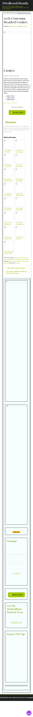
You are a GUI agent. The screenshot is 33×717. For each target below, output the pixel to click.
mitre (8, 666)
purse (21, 668)
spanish (19, 675)
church (18, 648)
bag (21, 643)
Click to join (16, 622)
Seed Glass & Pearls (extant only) (22, 259)
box (12, 261)
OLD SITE (19, 714)
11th (8, 638)
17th (10, 261)
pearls (18, 666)
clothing (10, 650)
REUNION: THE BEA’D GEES (15, 268)
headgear (17, 661)
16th (8, 640)
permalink (18, 263)
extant (27, 261)
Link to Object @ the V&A (10, 102)
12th (11, 638)
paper (13, 666)
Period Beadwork (10, 259)
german (10, 661)
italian (19, 664)
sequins (9, 675)
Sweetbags (10, 677)
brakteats (10, 648)
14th (18, 638)
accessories (11, 643)
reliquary (9, 671)
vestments (10, 680)
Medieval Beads (15, 3)
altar (18, 643)
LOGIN (13, 714)
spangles (14, 675)
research (14, 671)
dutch (8, 656)
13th (14, 638)
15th (22, 638)
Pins (13, 668)
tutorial (16, 677)
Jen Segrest (24, 26)
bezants (15, 645)
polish (17, 668)
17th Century (17, 257)
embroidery (19, 261)
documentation (20, 653)
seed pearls (18, 673)
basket (9, 645)
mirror (23, 663)
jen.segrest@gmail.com (16, 573)
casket (14, 261)
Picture (9, 668)
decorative (11, 653)
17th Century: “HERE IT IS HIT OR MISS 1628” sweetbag (16, 272)
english (23, 261)
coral (16, 650)
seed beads (6, 263)
